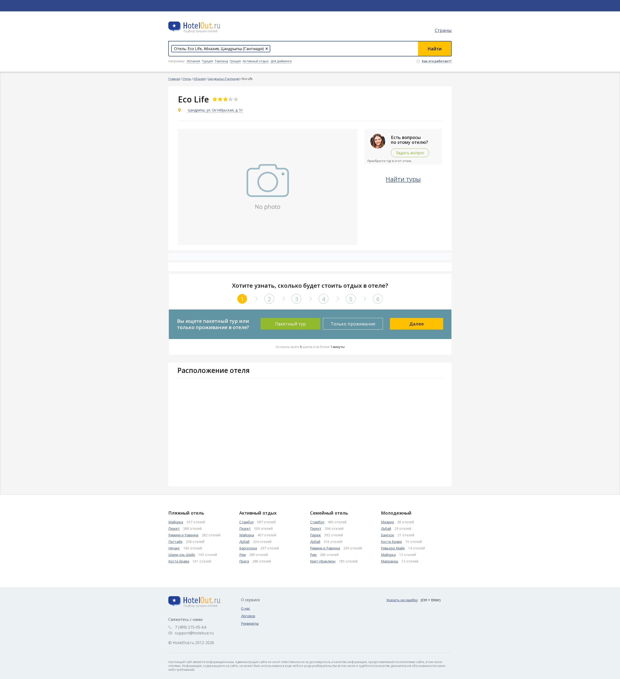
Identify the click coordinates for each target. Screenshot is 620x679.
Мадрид (387, 522)
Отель (186, 79)
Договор (248, 616)
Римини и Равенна (183, 535)
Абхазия (200, 79)
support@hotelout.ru (194, 633)
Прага (244, 561)
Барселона (248, 548)
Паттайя (175, 541)
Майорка (175, 522)
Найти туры (403, 179)
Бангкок (387, 535)
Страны (443, 30)
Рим (242, 554)
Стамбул (246, 522)
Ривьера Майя (393, 548)
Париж (315, 535)
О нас (245, 608)
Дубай (244, 541)
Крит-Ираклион (322, 561)
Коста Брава (178, 561)
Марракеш (389, 561)
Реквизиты (250, 623)
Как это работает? (437, 61)
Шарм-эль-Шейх (181, 554)
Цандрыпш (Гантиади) (224, 79)
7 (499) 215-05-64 (190, 627)
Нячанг (174, 548)
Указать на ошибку (402, 600)
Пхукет (174, 528)
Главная (174, 79)
